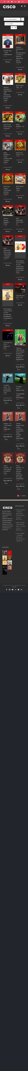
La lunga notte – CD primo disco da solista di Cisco (7, 389)
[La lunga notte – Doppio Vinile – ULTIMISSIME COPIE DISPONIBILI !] (20, 378)
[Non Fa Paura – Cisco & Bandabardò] (4, 557)
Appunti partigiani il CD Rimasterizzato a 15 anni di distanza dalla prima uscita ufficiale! (20, 54)
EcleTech (14, 586)
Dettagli (8, 61)
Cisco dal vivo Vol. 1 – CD (20, 296)
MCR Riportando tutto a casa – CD (20, 221)
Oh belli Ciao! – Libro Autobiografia (8, 52)
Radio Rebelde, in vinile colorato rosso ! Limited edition (8, 157)
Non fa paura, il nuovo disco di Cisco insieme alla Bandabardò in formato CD (8, 313)
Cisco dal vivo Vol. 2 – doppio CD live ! (8, 345)
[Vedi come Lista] (15, 27)
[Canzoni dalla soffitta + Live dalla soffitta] (9, 557)
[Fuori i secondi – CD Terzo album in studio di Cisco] (7, 457)
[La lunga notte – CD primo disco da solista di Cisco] (7, 378)
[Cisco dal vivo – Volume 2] (4, 572)
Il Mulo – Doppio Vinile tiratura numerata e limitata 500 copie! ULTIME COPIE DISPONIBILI (20, 431)
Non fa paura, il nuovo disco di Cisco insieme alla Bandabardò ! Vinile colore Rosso (20, 266)
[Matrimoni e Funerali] (9, 567)
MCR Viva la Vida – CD (19, 86)
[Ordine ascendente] (22, 19)
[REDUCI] (4, 552)
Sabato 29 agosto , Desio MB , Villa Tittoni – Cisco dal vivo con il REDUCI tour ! (20, 526)
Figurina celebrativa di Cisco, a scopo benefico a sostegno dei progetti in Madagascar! (20, 353)
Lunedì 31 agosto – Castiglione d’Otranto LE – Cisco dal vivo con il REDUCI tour (20, 537)
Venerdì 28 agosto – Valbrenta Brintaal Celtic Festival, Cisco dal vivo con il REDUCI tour (20, 514)
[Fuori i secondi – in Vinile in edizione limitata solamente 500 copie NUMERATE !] (20, 457)
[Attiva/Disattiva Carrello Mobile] (21, 6)
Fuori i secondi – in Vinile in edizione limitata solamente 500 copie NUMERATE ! (20, 472)
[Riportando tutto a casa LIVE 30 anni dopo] (9, 552)
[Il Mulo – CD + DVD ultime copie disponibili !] (7, 416)
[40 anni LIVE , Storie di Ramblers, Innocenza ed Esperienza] (4, 562)
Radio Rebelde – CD (20, 125)
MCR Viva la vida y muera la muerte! (8, 126)
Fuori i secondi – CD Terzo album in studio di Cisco (8, 469)
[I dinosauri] (4, 567)
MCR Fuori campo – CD (19, 154)
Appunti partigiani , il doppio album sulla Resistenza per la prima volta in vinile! (8, 93)
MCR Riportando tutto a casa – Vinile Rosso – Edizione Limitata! (8, 253)
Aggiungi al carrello (18, 368)
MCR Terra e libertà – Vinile (20, 188)
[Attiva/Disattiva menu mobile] (25, 6)
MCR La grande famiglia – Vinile (7, 221)
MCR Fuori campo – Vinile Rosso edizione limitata (7, 190)
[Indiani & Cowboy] (9, 562)
